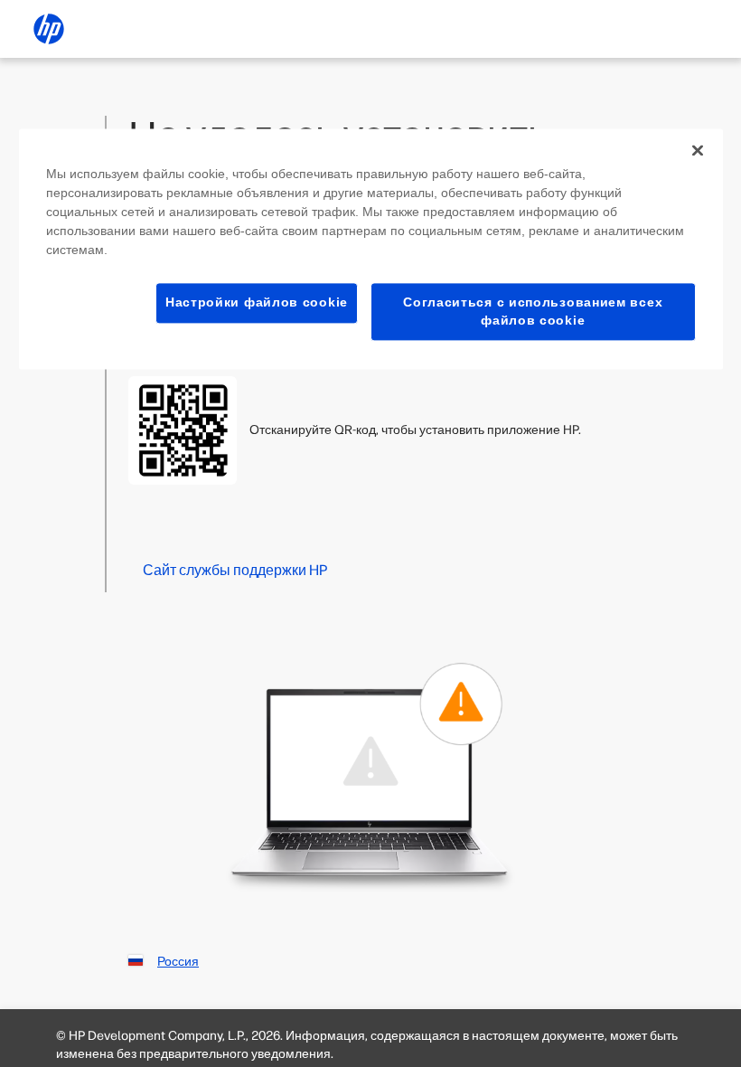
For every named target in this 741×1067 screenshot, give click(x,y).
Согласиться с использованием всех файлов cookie (532, 311)
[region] (371, 248)
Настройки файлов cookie (256, 302)
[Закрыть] (698, 150)
